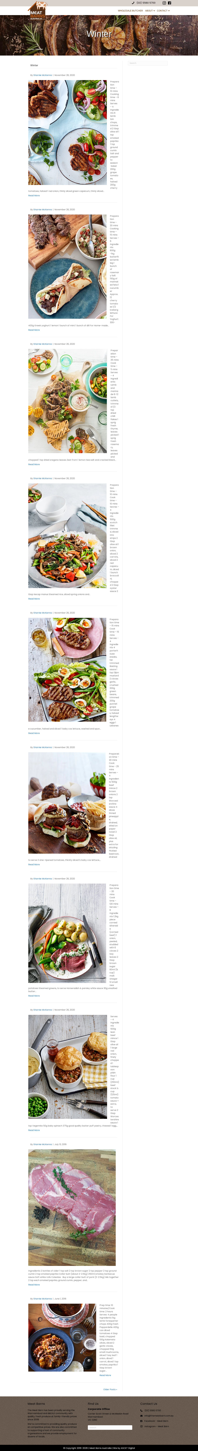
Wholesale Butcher (130, 11)
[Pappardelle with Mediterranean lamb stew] (62, 1337)
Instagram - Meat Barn (157, 1426)
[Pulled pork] (72, 1207)
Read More (34, 195)
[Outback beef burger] (67, 802)
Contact (162, 11)
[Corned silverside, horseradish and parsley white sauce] (67, 933)
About (149, 11)
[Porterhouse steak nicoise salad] (67, 669)
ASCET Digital (128, 1448)
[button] (154, 10)
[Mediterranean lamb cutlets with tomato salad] (67, 400)
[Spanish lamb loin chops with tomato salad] (67, 132)
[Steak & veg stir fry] (67, 535)
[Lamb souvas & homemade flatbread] (67, 266)
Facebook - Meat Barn (156, 1421)
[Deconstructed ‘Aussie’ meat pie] (67, 1066)
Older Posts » (110, 1389)
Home (31, 49)
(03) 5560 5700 (153, 1410)
